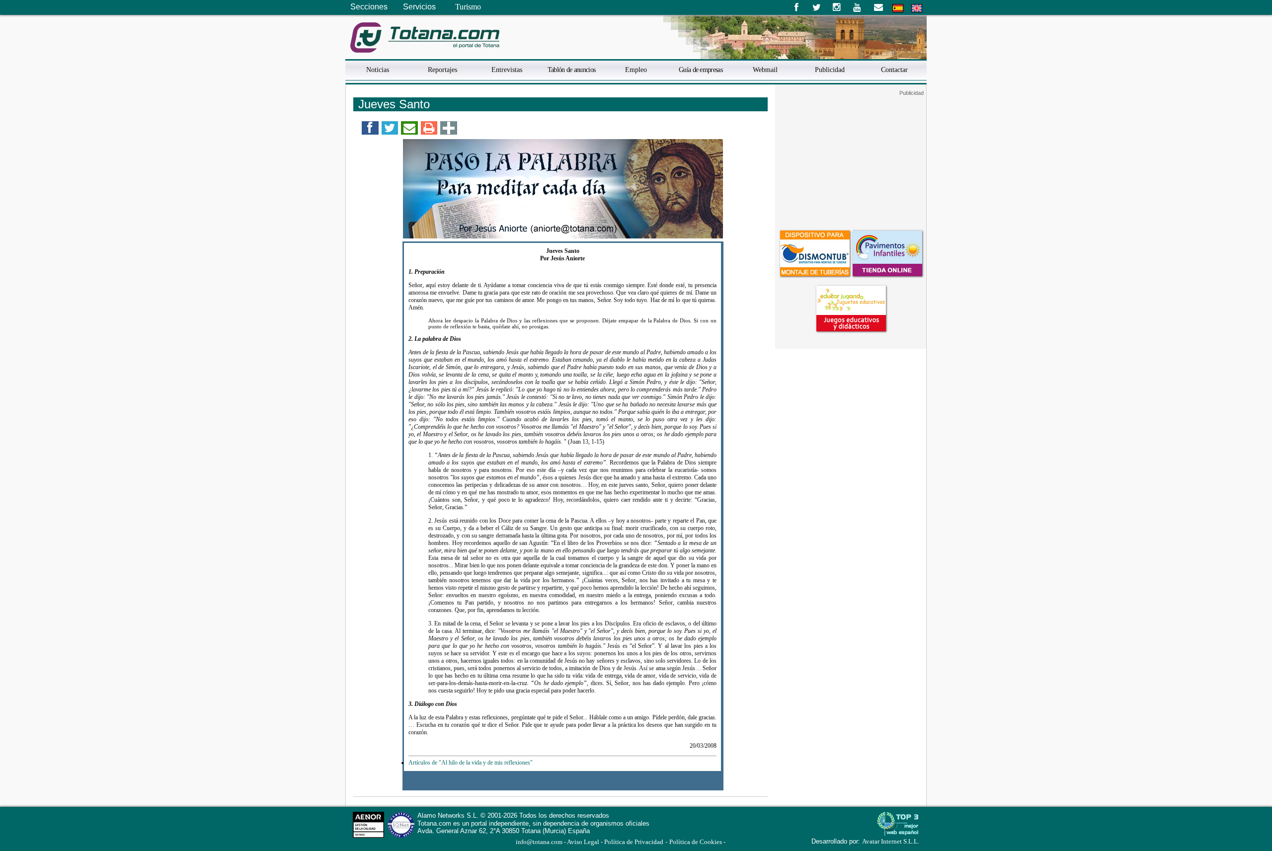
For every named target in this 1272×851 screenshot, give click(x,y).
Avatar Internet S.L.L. (890, 841)
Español (897, 8)
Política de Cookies (695, 842)
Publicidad (830, 70)
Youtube (858, 7)
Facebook (796, 7)
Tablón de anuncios (571, 70)
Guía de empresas (700, 70)
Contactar (894, 70)
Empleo (636, 70)
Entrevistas (506, 70)
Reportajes (442, 70)
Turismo (468, 6)
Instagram (837, 7)
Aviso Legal (583, 842)
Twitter (816, 7)
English (916, 8)
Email (878, 7)
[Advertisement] (850, 158)
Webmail (765, 70)
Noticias (377, 70)
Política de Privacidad (633, 842)
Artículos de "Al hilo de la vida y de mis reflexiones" (470, 762)
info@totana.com (539, 842)
